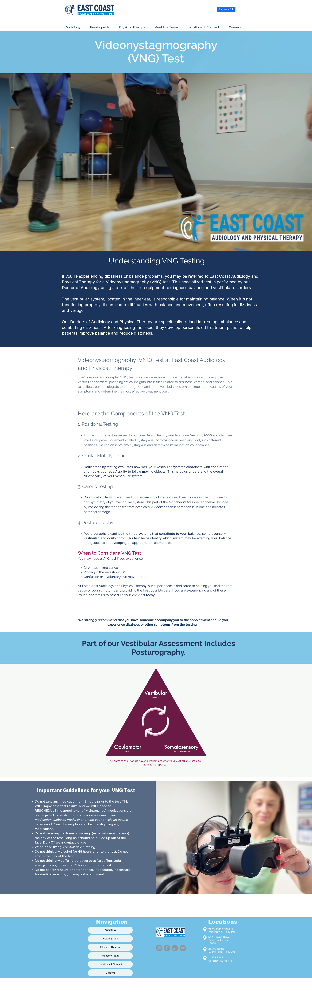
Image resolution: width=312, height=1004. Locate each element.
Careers (110, 972)
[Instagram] (159, 948)
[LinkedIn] (175, 948)
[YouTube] (183, 948)
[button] (73, 27)
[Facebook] (167, 948)
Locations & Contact (110, 964)
